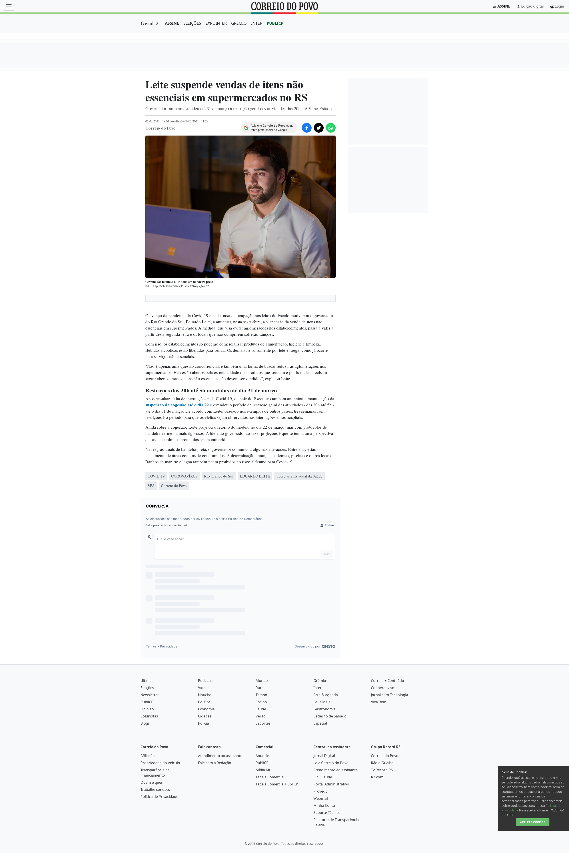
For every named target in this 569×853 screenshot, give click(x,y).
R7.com (377, 777)
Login (559, 6)
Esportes (263, 723)
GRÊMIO (239, 23)
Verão (261, 716)
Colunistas (149, 716)
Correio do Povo (384, 755)
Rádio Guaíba (382, 762)
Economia (206, 709)
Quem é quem (152, 782)
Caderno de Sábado (330, 716)
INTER (256, 23)
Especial (320, 723)
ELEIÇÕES (192, 23)
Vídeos (203, 687)
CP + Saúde (322, 777)
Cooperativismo (384, 687)
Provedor (321, 791)
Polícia (203, 723)
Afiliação (147, 755)
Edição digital (532, 6)
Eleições (147, 687)
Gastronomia (324, 709)
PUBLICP (275, 23)
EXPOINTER (216, 23)
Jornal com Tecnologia (389, 694)
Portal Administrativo (331, 784)
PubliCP (146, 701)
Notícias (205, 694)
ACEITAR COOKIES (532, 822)
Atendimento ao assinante (220, 755)
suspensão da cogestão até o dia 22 (177, 405)
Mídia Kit (263, 769)
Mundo (262, 680)
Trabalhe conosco (155, 789)
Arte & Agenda (325, 694)
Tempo (261, 694)
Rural (260, 687)
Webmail (320, 798)
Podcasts (205, 680)
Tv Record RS (382, 769)
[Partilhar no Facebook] (307, 128)
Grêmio (319, 680)
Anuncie (262, 755)
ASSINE (172, 23)
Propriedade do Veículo (160, 762)
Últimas (146, 680)
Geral (147, 23)
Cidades (204, 716)
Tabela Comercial (270, 777)
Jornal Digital (324, 755)
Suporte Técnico (327, 812)
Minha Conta (324, 805)
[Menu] (9, 6)
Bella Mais (321, 701)
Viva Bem (378, 701)
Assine (503, 6)
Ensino (261, 701)
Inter (317, 687)
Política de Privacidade (159, 796)
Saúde (261, 709)
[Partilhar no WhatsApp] (331, 128)
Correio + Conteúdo (387, 680)
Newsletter (149, 694)
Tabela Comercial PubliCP (277, 784)
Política (204, 701)
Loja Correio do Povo (331, 762)
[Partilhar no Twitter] (319, 128)
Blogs (145, 723)
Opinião (147, 709)
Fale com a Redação (214, 762)
